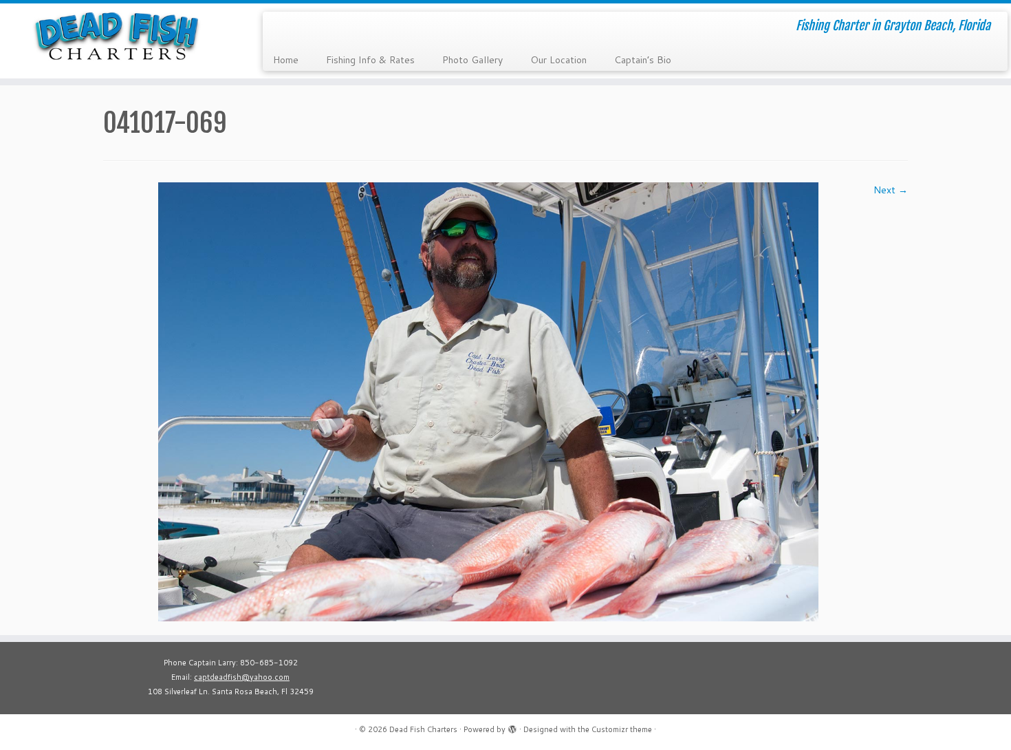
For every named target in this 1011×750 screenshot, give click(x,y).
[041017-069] (488, 401)
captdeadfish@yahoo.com (242, 677)
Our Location (558, 60)
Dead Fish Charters (423, 729)
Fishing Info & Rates (370, 60)
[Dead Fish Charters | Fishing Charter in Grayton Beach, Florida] (116, 35)
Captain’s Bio (642, 60)
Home (285, 60)
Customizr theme (621, 729)
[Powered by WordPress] (512, 726)
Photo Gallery (472, 60)
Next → (890, 190)
